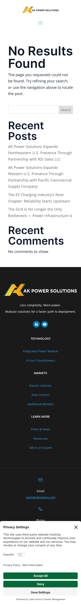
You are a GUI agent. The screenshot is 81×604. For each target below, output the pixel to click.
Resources (40, 438)
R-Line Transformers (40, 360)
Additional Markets (40, 404)
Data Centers (41, 395)
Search (66, 110)
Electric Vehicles (40, 386)
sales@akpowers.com (40, 497)
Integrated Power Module (40, 351)
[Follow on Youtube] (44, 324)
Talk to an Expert (40, 448)
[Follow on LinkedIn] (36, 324)
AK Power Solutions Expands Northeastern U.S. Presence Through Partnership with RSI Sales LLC (40, 153)
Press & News (40, 429)
